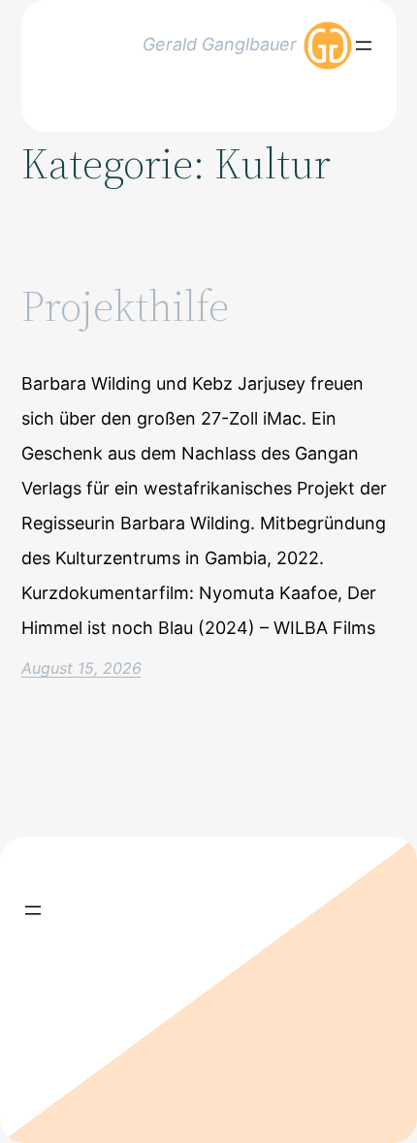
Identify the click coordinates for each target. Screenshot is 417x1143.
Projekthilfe (125, 307)
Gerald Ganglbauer (220, 44)
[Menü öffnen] (363, 45)
